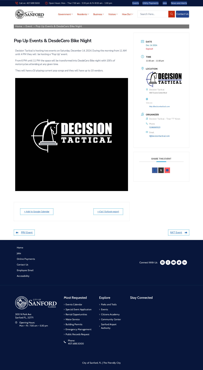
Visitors (112, 14)
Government (64, 14)
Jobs (19, 253)
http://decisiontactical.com (159, 106)
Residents (82, 14)
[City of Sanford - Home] (29, 14)
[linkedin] (184, 262)
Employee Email (25, 270)
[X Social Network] (161, 170)
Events (104, 309)
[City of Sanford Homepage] (36, 302)
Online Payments (26, 259)
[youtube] (173, 262)
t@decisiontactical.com (159, 136)
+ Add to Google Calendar (36, 211)
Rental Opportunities (76, 314)
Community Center (111, 319)
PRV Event (27, 232)
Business (97, 14)
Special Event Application (79, 309)
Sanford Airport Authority (109, 326)
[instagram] (168, 262)
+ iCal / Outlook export (108, 211)
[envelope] (167, 170)
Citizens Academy (110, 314)
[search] (171, 14)
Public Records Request (77, 334)
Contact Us (22, 264)
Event (29, 26)
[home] (179, 262)
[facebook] (155, 170)
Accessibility (23, 276)
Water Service (73, 319)
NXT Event (176, 232)
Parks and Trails (109, 304)
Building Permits (74, 324)
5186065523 (154, 127)
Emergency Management (78, 329)
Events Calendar (74, 304)
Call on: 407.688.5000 (29, 3)
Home (18, 26)
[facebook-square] (162, 262)
